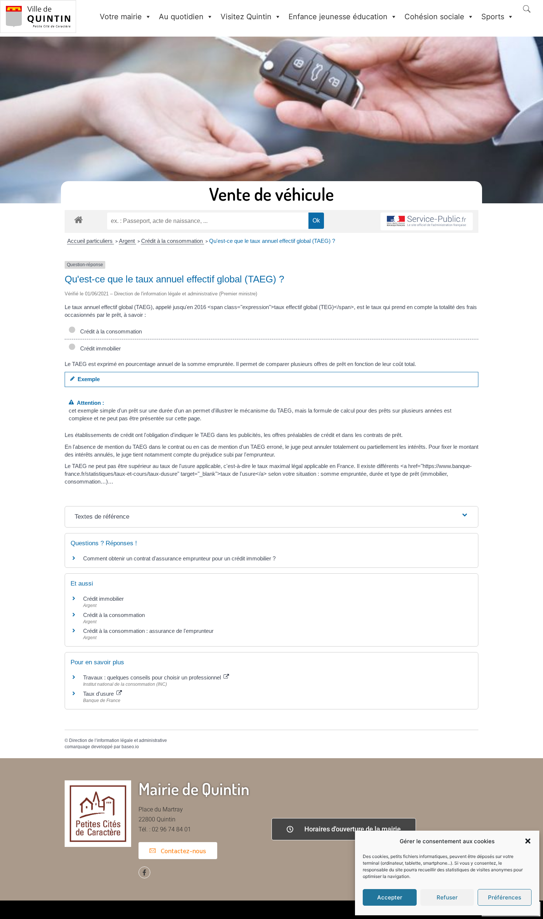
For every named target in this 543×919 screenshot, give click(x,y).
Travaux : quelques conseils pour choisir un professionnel (152, 677)
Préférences (504, 897)
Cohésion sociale (434, 16)
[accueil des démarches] (78, 219)
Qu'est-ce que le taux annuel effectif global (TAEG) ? (272, 241)
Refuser (447, 897)
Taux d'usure (99, 694)
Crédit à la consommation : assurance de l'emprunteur (148, 631)
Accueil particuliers (90, 241)
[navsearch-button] (526, 9)
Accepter (389, 897)
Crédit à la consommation (172, 241)
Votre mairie (121, 16)
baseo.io (130, 746)
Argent (127, 241)
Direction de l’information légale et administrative (118, 740)
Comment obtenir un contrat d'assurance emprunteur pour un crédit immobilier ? (179, 558)
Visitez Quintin (246, 16)
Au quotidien (181, 16)
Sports (492, 16)
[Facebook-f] (144, 872)
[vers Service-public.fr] (426, 222)
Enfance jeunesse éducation (337, 16)
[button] (528, 841)
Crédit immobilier (99, 348)
